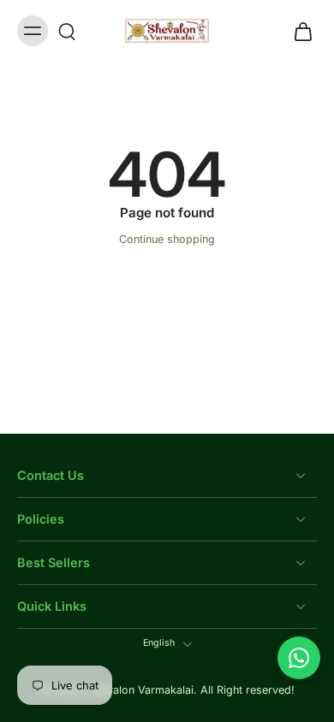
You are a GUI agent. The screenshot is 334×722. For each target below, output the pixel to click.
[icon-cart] (298, 31)
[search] (67, 31)
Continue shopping (167, 239)
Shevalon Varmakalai (141, 690)
